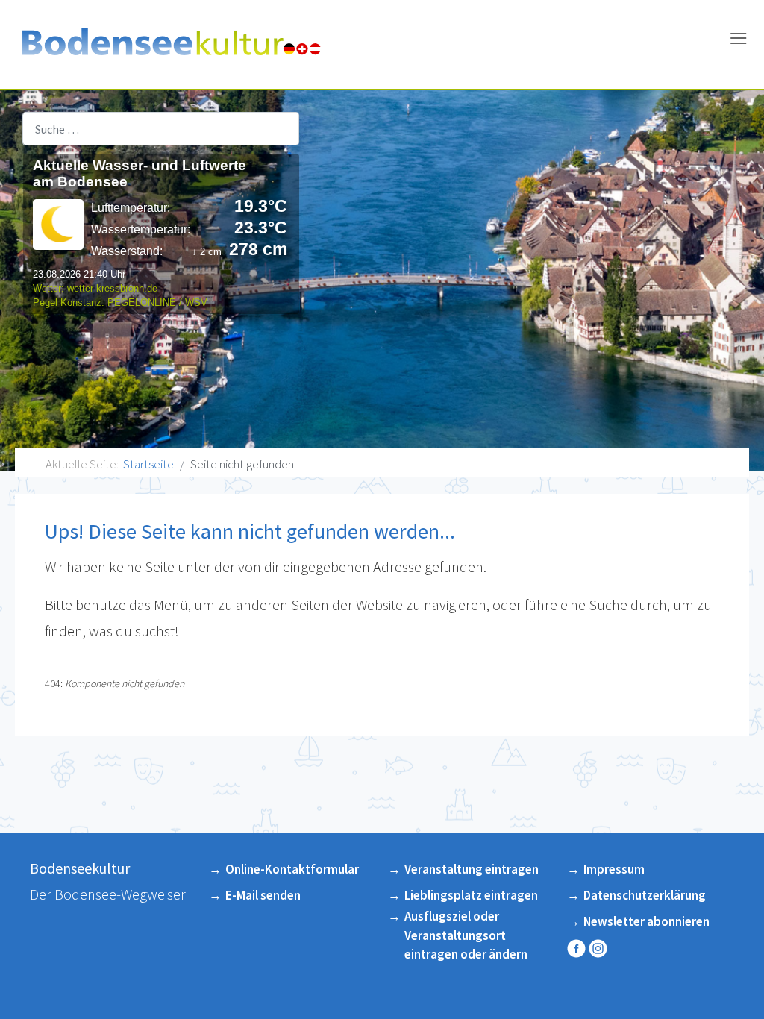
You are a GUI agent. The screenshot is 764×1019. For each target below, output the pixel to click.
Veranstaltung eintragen (471, 869)
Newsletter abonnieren (646, 921)
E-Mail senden (263, 895)
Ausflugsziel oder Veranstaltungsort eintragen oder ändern (465, 935)
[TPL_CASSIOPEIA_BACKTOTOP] (734, 983)
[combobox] (160, 128)
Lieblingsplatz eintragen (471, 895)
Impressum (614, 869)
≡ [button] (738, 41)
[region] (382, 280)
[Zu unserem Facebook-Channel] (578, 948)
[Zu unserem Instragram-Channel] (599, 948)
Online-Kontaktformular (292, 869)
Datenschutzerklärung (644, 895)
